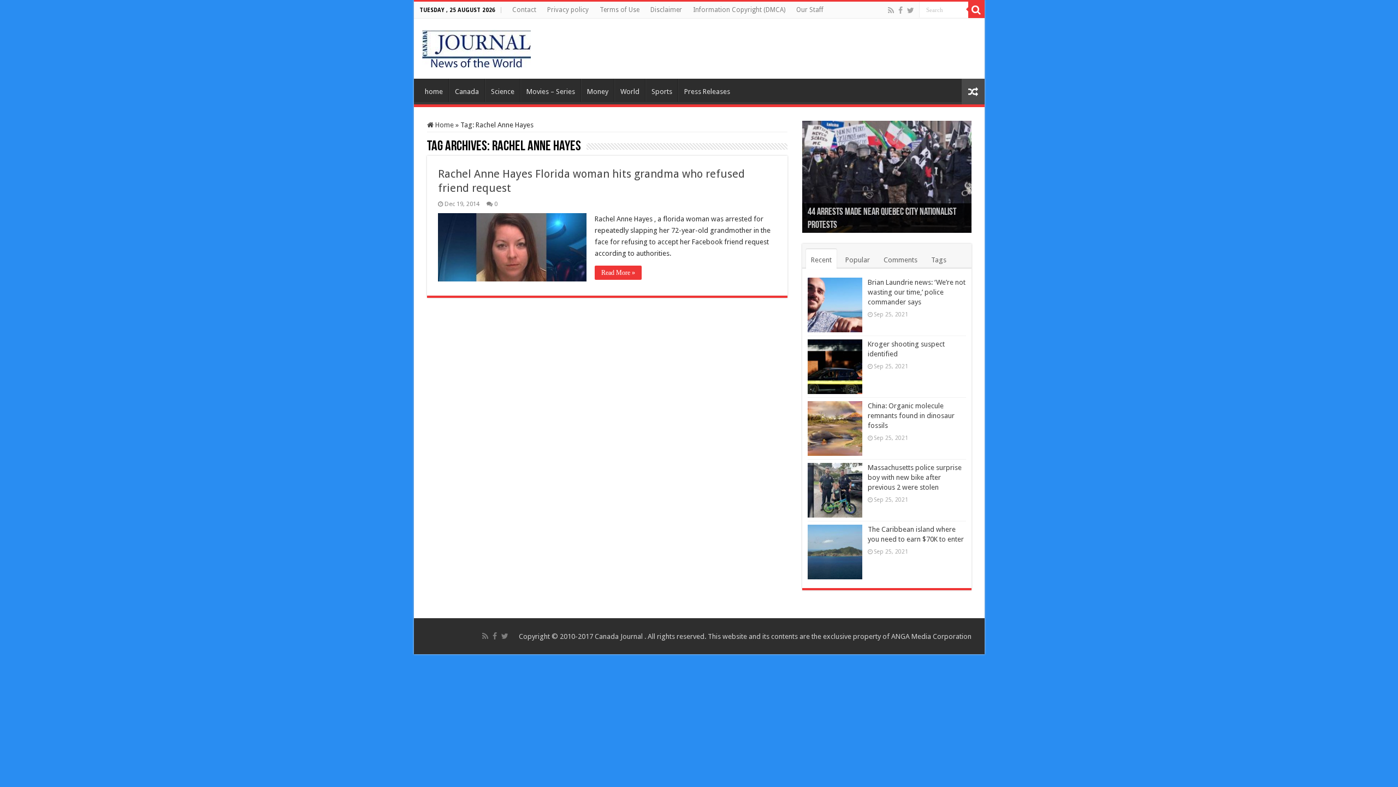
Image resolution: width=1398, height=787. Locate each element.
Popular (857, 260)
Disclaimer (666, 10)
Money (597, 91)
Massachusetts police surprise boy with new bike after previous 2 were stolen (915, 477)
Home (444, 125)
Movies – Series (550, 91)
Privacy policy (568, 10)
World (629, 91)
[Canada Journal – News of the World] (476, 46)
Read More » (618, 273)
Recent (821, 260)
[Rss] (891, 10)
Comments (900, 260)
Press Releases (707, 91)
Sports (661, 91)
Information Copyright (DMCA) (739, 10)
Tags (938, 260)
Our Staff (810, 10)
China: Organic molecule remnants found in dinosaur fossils (911, 416)
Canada (467, 91)
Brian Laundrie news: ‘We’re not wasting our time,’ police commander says (916, 292)
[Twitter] (910, 10)
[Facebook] (900, 10)
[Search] (976, 10)
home (434, 91)
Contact (524, 10)
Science (502, 91)
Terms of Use (619, 10)
